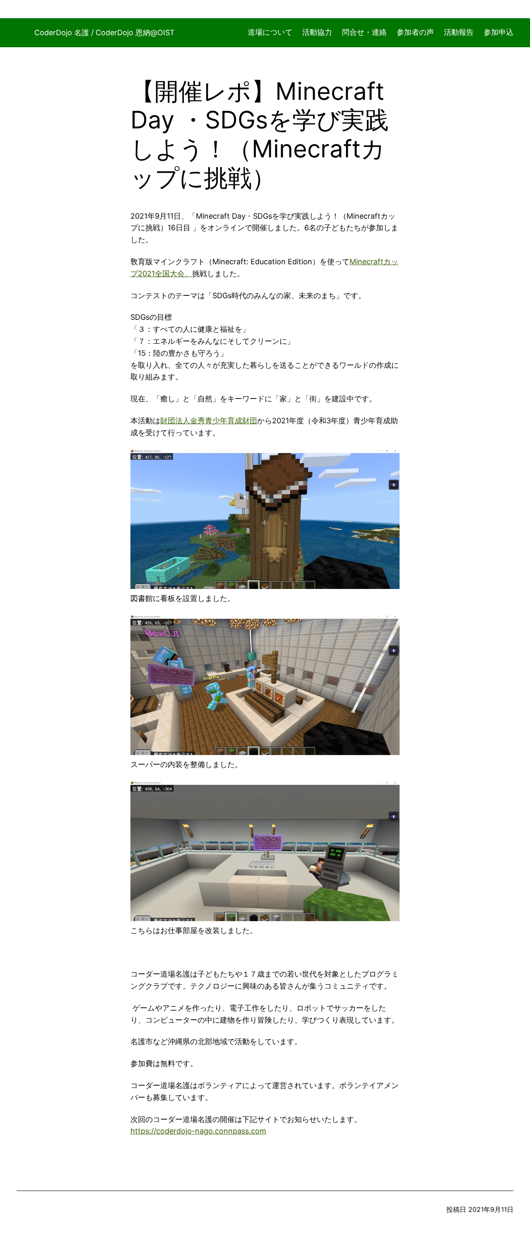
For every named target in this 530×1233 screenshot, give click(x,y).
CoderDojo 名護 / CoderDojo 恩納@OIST (104, 32)
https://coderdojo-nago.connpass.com (198, 1131)
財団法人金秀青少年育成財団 (208, 420)
